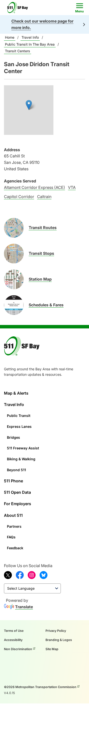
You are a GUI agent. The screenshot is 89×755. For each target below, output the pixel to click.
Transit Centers (17, 51)
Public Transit (18, 415)
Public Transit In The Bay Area (30, 44)
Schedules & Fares (46, 304)
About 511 (13, 515)
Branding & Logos (58, 640)
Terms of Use (13, 631)
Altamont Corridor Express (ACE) (34, 187)
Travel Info (30, 37)
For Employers (17, 503)
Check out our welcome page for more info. (42, 24)
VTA (72, 187)
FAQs (11, 537)
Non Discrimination (18, 649)
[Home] (19, 7)
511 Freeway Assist (23, 448)
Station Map (40, 279)
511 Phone (13, 480)
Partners (14, 526)
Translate (24, 606)
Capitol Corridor (19, 196)
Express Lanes (19, 426)
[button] (29, 105)
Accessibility (13, 640)
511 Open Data (17, 492)
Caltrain (44, 196)
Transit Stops (41, 253)
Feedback (15, 548)
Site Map (51, 649)
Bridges (13, 437)
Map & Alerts (16, 393)
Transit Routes (43, 227)
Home (9, 37)
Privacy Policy (55, 631)
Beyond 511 (16, 470)
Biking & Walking (21, 459)
